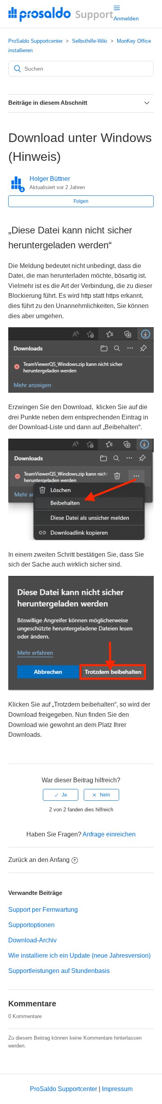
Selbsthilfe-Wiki (89, 41)
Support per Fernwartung (43, 909)
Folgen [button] (81, 201)
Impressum (117, 1089)
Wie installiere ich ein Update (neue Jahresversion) (79, 955)
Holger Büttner (49, 178)
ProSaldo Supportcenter (35, 41)
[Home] (61, 19)
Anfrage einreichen (109, 834)
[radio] (60, 795)
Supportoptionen (31, 925)
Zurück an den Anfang (39, 859)
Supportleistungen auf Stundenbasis (59, 970)
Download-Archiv (32, 940)
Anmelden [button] (126, 18)
